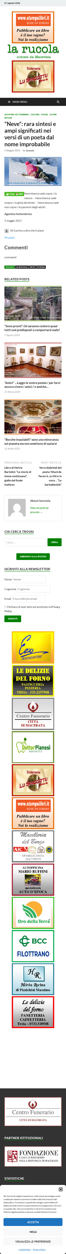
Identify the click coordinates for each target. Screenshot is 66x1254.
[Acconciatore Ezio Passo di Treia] (33, 662)
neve (32, 267)
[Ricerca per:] (33, 542)
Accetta (33, 1222)
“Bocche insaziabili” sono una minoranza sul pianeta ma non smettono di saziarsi (31, 441)
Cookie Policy (25, 1249)
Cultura (35, 114)
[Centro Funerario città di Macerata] (33, 729)
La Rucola (22, 267)
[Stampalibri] (33, 42)
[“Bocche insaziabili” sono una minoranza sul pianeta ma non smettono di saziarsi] (33, 435)
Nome (8, 579)
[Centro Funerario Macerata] (33, 1125)
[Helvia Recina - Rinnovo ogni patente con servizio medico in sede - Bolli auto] (33, 994)
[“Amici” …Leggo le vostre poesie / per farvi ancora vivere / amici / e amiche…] (33, 378)
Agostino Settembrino (16, 114)
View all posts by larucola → (39, 510)
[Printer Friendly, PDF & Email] (14, 193)
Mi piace (9, 237)
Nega (33, 1231)
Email (8, 598)
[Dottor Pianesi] (33, 762)
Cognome (10, 589)
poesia (41, 267)
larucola (30, 150)
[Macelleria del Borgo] (33, 861)
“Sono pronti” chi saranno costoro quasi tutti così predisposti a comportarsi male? (32, 328)
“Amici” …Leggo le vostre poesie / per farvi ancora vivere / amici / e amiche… (32, 385)
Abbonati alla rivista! (33, 556)
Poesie (44, 114)
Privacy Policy (39, 1249)
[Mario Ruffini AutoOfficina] (33, 894)
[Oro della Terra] (33, 927)
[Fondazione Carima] (33, 1165)
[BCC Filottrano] (33, 961)
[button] (60, 1189)
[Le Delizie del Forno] (33, 695)
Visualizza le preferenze (33, 1241)
